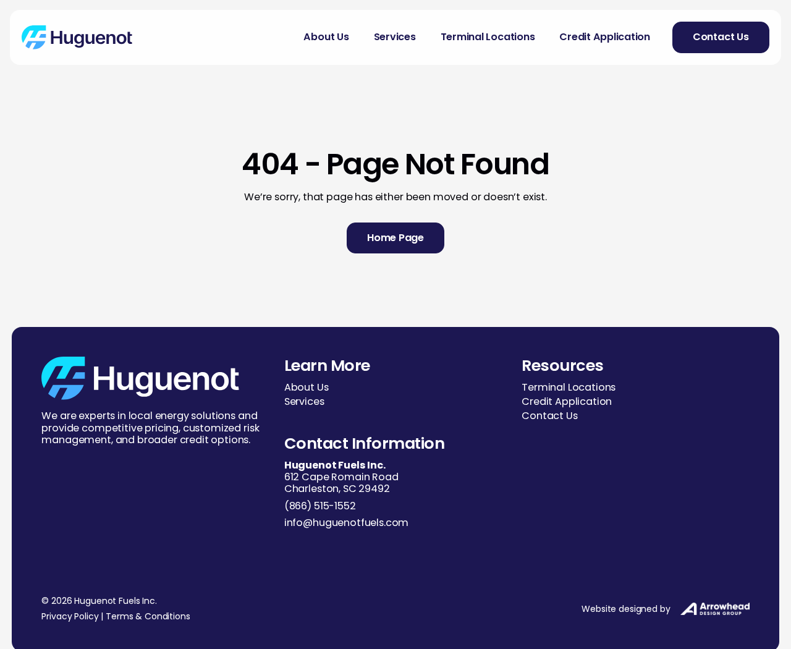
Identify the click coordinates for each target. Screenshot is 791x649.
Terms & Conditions (148, 616)
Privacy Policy (69, 616)
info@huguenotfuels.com (346, 522)
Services (395, 37)
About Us (326, 37)
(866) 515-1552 (320, 506)
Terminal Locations (488, 37)
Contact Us (549, 416)
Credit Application (604, 37)
